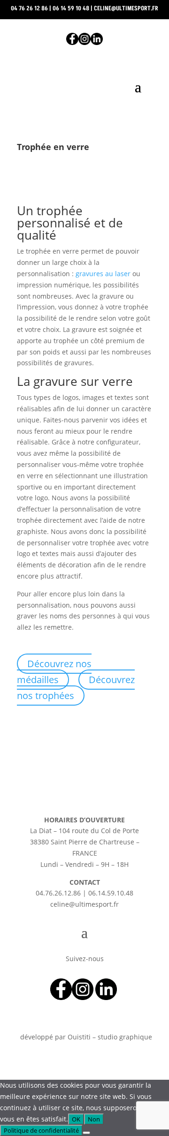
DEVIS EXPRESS (84, 116)
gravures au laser (103, 273)
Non (94, 1119)
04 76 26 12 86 (29, 8)
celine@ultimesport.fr (126, 8)
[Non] (86, 1132)
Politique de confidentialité (41, 1130)
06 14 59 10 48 (71, 8)
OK (76, 1119)
